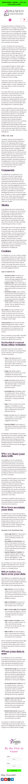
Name (8, 756)
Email (8, 763)
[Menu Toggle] (10, 20)
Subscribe (14, 770)
